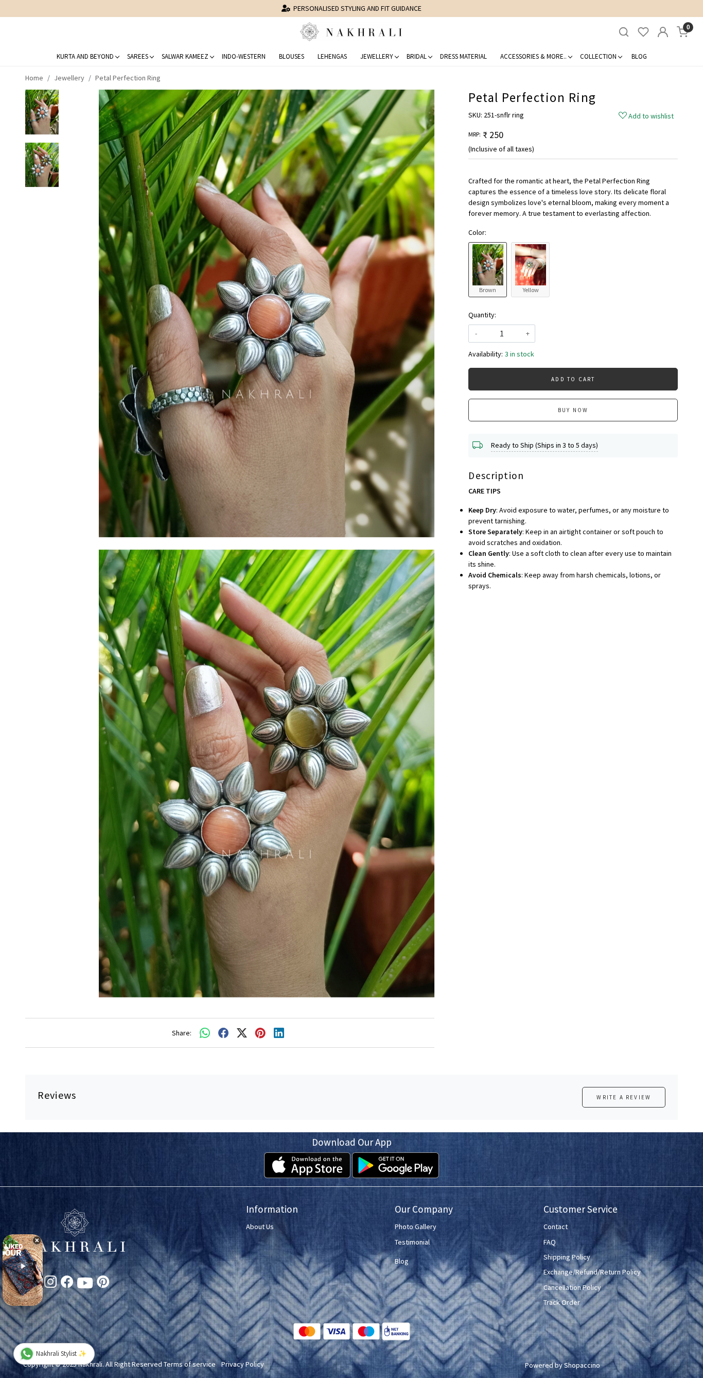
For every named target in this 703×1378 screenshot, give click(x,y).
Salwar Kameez (185, 56)
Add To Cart (573, 379)
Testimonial (412, 1242)
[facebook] (223, 1033)
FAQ (549, 1242)
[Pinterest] (103, 1283)
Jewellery (376, 56)
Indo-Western (244, 56)
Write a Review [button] (623, 1097)
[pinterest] (260, 1033)
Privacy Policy (242, 1364)
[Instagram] (50, 1283)
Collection (598, 56)
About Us (260, 1226)
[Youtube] (85, 1284)
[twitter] (242, 1033)
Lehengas (332, 56)
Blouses (291, 56)
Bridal (417, 56)
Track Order (561, 1302)
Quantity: (482, 314)
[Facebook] (67, 1283)
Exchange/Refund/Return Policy (592, 1272)
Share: (181, 1032)
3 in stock (519, 354)
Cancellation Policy (572, 1287)
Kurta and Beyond (85, 56)
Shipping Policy (566, 1257)
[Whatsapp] (205, 1033)
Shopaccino (582, 1365)
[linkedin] (279, 1033)
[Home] (351, 32)
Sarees (137, 56)
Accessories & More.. (533, 56)
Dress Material (463, 56)
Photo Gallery (415, 1226)
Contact (555, 1226)
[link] (624, 32)
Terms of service (190, 1364)
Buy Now (573, 410)
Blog (639, 56)
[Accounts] (663, 32)
